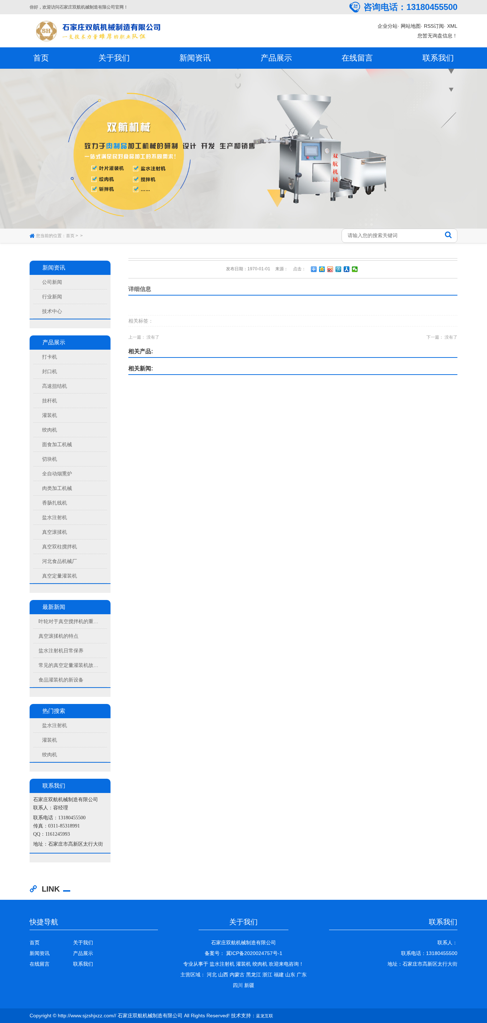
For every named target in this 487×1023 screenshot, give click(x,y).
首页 (41, 57)
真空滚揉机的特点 (58, 636)
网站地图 (411, 26)
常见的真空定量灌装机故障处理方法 (69, 665)
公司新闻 (52, 282)
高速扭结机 (54, 386)
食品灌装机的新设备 (61, 680)
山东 (290, 974)
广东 (302, 974)
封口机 (49, 371)
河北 (212, 974)
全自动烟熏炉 (57, 473)
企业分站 (388, 26)
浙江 (267, 974)
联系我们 (438, 57)
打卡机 (49, 357)
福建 (279, 974)
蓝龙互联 (264, 1015)
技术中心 (52, 311)
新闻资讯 (195, 57)
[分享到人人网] (347, 269)
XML (452, 26)
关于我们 (114, 57)
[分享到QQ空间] (322, 269)
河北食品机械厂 (59, 561)
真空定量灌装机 (59, 576)
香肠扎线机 (54, 503)
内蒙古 (237, 974)
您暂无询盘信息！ (437, 35)
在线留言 (357, 57)
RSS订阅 (434, 26)
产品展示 (276, 57)
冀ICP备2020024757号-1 (253, 953)
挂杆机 (49, 400)
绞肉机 (49, 430)
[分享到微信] (355, 269)
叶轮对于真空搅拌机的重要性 (69, 621)
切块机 (49, 459)
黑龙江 (253, 974)
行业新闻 (52, 296)
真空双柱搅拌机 (59, 546)
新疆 (249, 985)
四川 (238, 985)
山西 (223, 974)
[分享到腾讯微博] (338, 269)
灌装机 (49, 415)
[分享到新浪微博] (330, 269)
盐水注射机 (54, 517)
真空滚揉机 (54, 532)
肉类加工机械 (57, 488)
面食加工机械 (57, 444)
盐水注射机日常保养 (61, 650)
